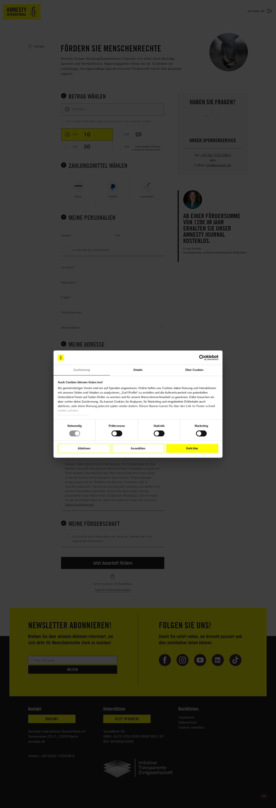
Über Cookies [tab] (194, 370)
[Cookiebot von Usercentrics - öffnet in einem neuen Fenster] (202, 357)
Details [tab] (138, 370)
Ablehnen (84, 448)
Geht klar (192, 448)
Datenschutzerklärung (73, 415)
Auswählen (138, 448)
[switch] (117, 433)
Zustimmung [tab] (81, 370)
